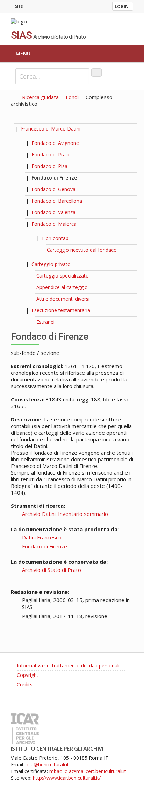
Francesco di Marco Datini (50, 128)
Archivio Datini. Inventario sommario (65, 513)
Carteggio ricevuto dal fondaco (82, 249)
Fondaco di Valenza (53, 212)
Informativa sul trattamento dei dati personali (68, 665)
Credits (25, 684)
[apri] (25, 143)
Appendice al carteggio (62, 287)
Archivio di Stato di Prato (51, 569)
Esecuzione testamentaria (60, 310)
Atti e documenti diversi (62, 298)
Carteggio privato (51, 264)
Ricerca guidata (40, 96)
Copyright (27, 675)
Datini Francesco (42, 537)
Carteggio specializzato (62, 275)
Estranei (45, 321)
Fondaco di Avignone (55, 143)
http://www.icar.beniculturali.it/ (67, 778)
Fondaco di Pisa (49, 166)
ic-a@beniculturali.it (47, 764)
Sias (19, 6)
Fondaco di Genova (53, 189)
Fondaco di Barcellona (56, 200)
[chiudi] (25, 223)
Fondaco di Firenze (54, 177)
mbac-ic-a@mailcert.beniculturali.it (87, 771)
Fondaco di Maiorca (54, 223)
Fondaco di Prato (51, 154)
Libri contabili (57, 238)
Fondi (72, 96)
